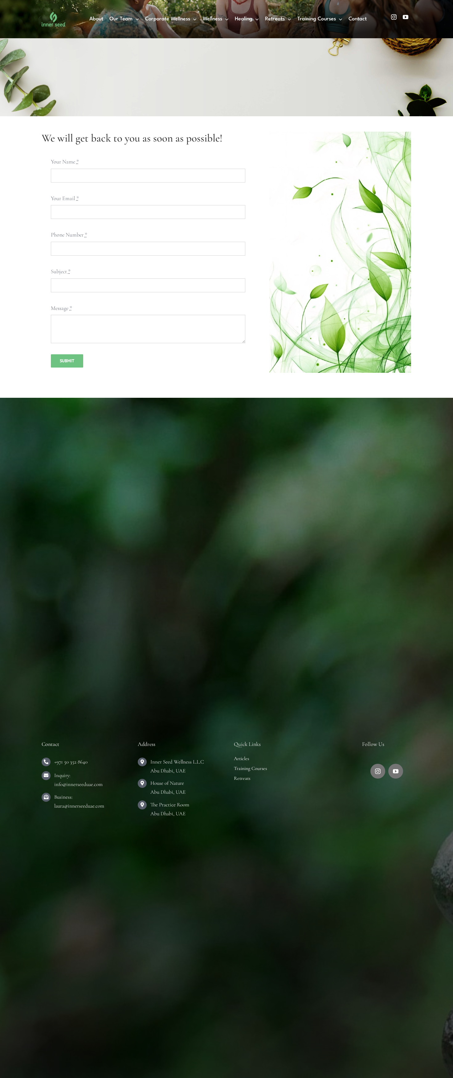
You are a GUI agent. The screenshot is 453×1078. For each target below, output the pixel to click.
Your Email (65, 198)
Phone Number (69, 234)
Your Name (65, 161)
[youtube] (405, 17)
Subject (61, 271)
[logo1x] (53, 14)
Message (61, 308)
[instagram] (394, 17)
